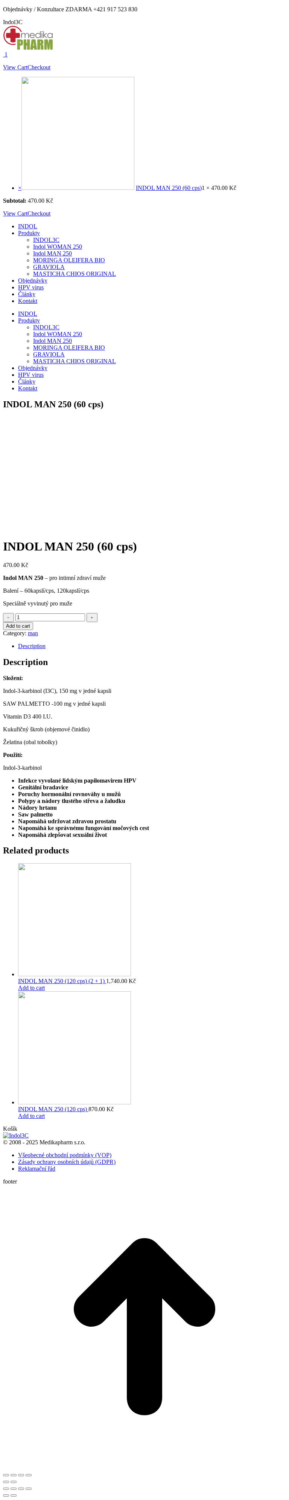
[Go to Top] (144, 1466)
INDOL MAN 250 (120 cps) (53, 1109)
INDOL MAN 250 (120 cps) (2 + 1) (62, 981)
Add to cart (18, 626)
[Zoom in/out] (29, 1475)
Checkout (38, 67)
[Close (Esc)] (6, 1475)
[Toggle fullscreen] (21, 1475)
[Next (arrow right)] (14, 1482)
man (33, 633)
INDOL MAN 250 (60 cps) (169, 188)
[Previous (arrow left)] (6, 1482)
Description (32, 646)
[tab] (152, 646)
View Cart (15, 67)
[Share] (14, 1475)
